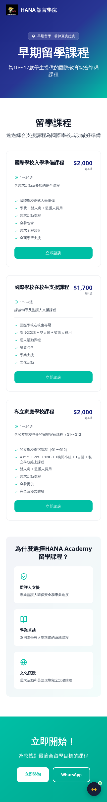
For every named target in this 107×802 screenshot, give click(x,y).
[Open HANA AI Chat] (94, 789)
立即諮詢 (53, 252)
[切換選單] (96, 10)
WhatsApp (71, 774)
